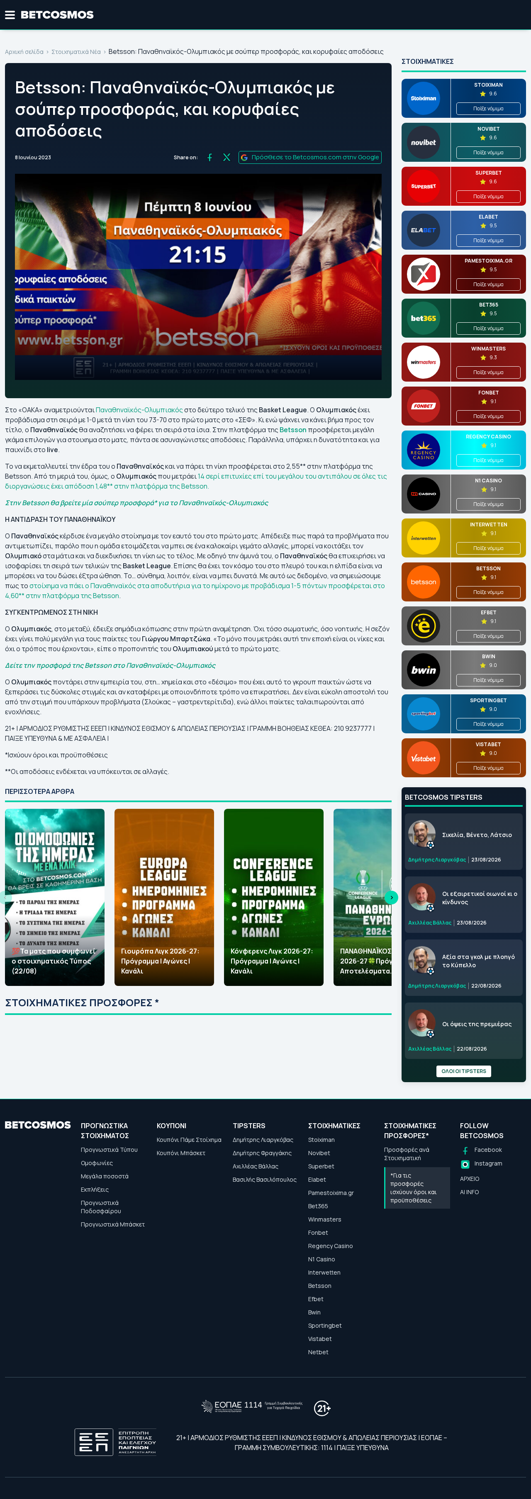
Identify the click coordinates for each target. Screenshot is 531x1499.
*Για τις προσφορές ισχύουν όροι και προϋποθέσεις (413, 1187)
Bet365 (318, 1206)
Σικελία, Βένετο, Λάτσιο (477, 835)
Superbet (321, 1166)
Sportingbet (325, 1325)
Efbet (316, 1299)
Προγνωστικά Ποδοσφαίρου (101, 1207)
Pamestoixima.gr (331, 1193)
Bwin (314, 1312)
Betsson (319, 1286)
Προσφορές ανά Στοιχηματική (406, 1154)
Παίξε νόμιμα (488, 108)
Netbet (318, 1352)
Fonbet (318, 1232)
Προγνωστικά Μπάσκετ (113, 1224)
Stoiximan (321, 1140)
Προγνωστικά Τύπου (109, 1149)
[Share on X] (227, 157)
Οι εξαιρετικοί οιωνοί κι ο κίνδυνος (479, 898)
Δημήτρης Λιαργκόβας (263, 1140)
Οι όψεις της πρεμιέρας (477, 1024)
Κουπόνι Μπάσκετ (181, 1153)
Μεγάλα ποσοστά (105, 1176)
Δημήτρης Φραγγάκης (262, 1153)
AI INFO (469, 1192)
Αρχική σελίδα (24, 52)
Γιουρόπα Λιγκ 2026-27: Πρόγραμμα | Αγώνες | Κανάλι (160, 961)
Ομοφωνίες (97, 1163)
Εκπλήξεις (95, 1189)
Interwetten (324, 1272)
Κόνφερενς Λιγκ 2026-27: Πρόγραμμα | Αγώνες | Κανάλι (272, 961)
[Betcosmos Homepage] (57, 14)
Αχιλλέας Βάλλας (255, 1166)
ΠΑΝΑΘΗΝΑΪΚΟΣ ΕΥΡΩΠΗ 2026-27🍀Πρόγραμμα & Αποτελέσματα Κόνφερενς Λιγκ (380, 961)
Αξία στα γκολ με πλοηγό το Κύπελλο (478, 961)
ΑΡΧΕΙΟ (469, 1179)
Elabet (317, 1179)
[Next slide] (391, 897)
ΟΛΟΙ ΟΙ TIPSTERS (463, 1071)
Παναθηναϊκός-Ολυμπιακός (139, 409)
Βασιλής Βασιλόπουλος (265, 1179)
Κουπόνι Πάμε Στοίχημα (189, 1140)
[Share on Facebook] (210, 157)
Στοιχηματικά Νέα (76, 52)
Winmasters (324, 1219)
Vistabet (320, 1339)
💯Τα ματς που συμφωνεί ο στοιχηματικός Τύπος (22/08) (53, 961)
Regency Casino (330, 1246)
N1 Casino (321, 1259)
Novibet (319, 1153)
